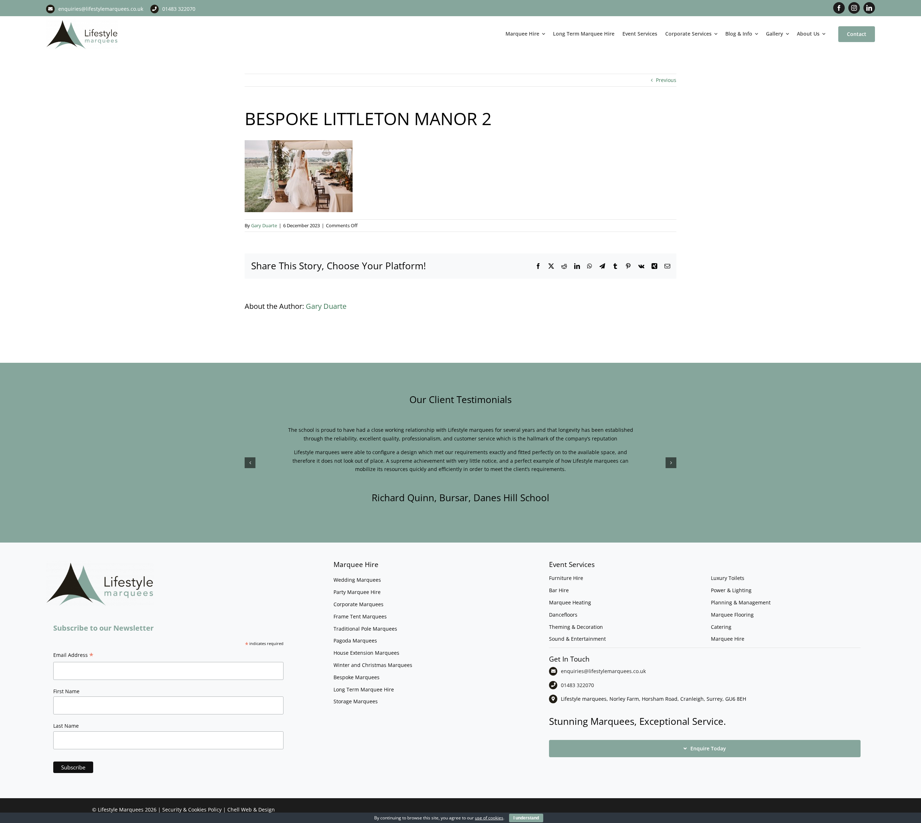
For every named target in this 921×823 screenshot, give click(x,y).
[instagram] (854, 8)
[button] (250, 462)
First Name (66, 691)
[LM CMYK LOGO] (82, 21)
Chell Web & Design (251, 809)
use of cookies (489, 818)
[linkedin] (869, 8)
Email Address (73, 656)
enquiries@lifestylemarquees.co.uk (100, 8)
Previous (666, 80)
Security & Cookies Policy (192, 809)
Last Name (66, 725)
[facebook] (839, 8)
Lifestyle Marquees (121, 809)
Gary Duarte (264, 225)
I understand (526, 817)
